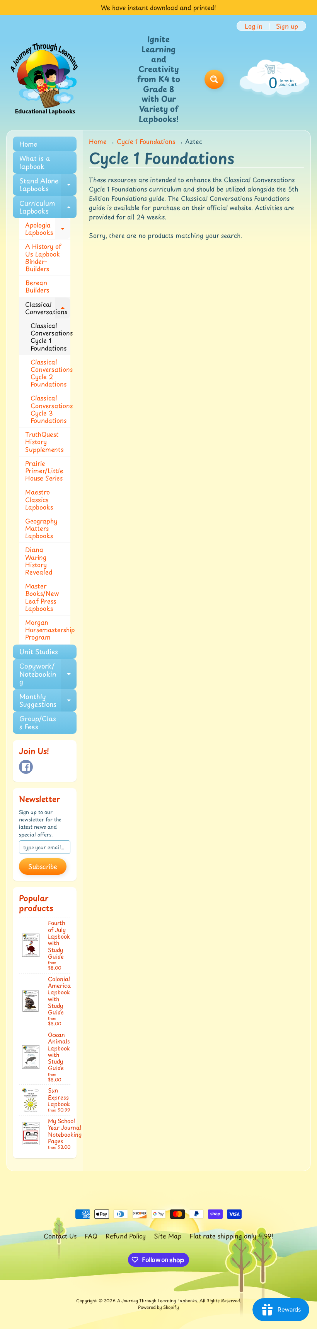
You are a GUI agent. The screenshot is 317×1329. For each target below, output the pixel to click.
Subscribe (42, 866)
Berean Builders (37, 286)
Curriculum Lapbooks (48, 207)
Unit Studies (38, 652)
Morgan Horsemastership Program (47, 629)
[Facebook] (26, 767)
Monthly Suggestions (48, 700)
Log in (253, 26)
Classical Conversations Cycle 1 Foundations (50, 336)
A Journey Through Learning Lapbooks (157, 1300)
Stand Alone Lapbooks (48, 185)
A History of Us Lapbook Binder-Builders (43, 257)
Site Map (167, 1235)
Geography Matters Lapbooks (41, 528)
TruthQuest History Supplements (44, 441)
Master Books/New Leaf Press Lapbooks (42, 597)
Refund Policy (126, 1235)
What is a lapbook (34, 162)
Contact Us (60, 1235)
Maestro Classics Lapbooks (39, 499)
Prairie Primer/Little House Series (44, 470)
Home (28, 144)
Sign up (287, 26)
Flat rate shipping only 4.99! (231, 1235)
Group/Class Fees (37, 722)
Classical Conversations (47, 308)
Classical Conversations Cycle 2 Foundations (50, 373)
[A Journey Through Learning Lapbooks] (45, 79)
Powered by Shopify (158, 1307)
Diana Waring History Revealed (38, 560)
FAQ (91, 1235)
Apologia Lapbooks (47, 229)
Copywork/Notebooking (48, 674)
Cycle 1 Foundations (146, 141)
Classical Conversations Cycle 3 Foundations (50, 409)
